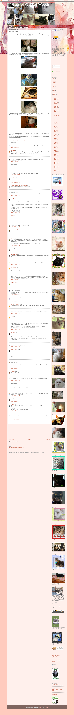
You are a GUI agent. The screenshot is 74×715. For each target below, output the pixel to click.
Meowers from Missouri (15, 297)
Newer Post (11, 439)
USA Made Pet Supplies (56, 660)
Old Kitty (12, 238)
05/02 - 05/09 (56, 147)
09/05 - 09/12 (56, 123)
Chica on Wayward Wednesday (59, 116)
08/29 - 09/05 (56, 125)
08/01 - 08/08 (56, 130)
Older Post (47, 439)
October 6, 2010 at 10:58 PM (15, 161)
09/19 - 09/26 (56, 121)
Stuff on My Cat (54, 694)
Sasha (12, 248)
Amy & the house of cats (15, 304)
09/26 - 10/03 (56, 119)
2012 (54, 93)
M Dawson (12, 404)
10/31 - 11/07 (56, 107)
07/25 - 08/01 (56, 131)
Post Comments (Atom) (16, 441)
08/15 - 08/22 (56, 127)
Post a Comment (12, 421)
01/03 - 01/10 (56, 170)
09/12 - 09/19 (56, 122)
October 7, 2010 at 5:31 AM (15, 245)
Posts (54, 65)
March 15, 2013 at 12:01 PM (15, 419)
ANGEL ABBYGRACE (14, 349)
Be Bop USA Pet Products (56, 655)
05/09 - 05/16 (56, 146)
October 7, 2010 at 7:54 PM (15, 380)
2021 (54, 81)
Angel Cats (26, 27)
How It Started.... (15, 27)
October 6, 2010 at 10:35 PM (15, 147)
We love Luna (13, 215)
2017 (54, 86)
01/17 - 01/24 (56, 167)
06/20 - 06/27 (56, 138)
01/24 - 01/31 (56, 166)
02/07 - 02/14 (56, 163)
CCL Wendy (13, 332)
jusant (40, 707)
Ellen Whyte (13, 371)
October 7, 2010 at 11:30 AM (15, 286)
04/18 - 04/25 (56, 150)
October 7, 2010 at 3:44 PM (15, 319)
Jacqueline (13, 150)
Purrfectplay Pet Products (56, 654)
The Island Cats (13, 282)
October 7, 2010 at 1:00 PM (15, 301)
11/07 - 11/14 (56, 106)
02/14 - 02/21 (56, 162)
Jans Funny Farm (14, 392)
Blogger (47, 707)
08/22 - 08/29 (56, 126)
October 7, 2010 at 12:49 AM (15, 182)
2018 (54, 85)
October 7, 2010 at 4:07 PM (15, 329)
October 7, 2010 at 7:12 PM (15, 368)
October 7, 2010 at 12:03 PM (15, 294)
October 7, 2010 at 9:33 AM (15, 264)
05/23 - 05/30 (56, 143)
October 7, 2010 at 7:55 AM (15, 251)
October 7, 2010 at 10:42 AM (15, 279)
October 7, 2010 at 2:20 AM (15, 195)
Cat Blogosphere (54, 690)
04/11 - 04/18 (56, 151)
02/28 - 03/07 (56, 159)
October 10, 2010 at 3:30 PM (15, 410)
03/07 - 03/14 (56, 158)
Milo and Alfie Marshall (15, 229)
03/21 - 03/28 (56, 155)
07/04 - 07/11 (56, 135)
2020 (54, 82)
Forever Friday (56, 114)
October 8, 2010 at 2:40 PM (15, 401)
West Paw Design (55, 657)
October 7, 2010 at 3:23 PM (15, 313)
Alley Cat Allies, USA (55, 684)
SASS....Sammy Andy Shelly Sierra (16, 289)
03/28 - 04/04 (56, 154)
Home (10, 27)
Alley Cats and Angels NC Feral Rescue (58, 685)
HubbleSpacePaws (14, 143)
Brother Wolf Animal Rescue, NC (57, 689)
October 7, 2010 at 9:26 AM (15, 257)
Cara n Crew (13, 177)
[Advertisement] (29, 431)
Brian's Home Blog (14, 254)
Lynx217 (12, 316)
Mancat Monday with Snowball (58, 118)
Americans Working (55, 661)
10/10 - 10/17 (56, 111)
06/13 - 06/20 (56, 139)
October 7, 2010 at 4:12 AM (15, 212)
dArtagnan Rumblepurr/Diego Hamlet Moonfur (19, 185)
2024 (54, 78)
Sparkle (12, 172)
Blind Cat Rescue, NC (55, 688)
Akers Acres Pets (54, 656)
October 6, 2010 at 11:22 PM (15, 174)
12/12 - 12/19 (56, 99)
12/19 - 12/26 (56, 98)
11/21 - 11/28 (56, 103)
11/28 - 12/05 (56, 102)
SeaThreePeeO (13, 267)
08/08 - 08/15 (56, 129)
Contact (21, 27)
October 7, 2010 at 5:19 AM (15, 235)
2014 (54, 90)
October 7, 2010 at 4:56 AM (15, 226)
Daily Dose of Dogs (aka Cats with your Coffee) (19, 322)
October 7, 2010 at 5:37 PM (15, 346)
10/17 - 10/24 (56, 110)
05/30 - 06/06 (56, 142)
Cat (11, 398)
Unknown (12, 413)
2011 (54, 94)
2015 (54, 89)
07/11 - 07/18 (56, 134)
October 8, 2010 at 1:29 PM (15, 395)
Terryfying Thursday (57, 115)
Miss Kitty (12, 198)
